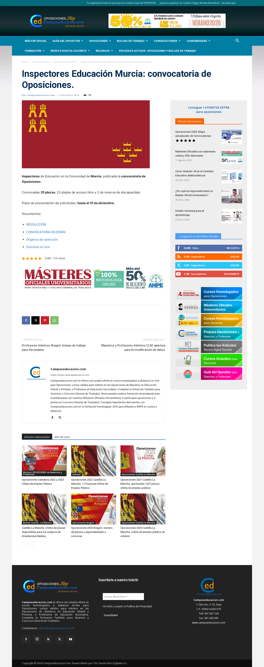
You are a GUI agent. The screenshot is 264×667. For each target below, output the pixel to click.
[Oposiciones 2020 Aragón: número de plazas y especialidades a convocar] (93, 509)
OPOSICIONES (98, 41)
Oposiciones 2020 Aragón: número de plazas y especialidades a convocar (92, 532)
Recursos (103, 51)
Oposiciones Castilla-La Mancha (138, 474)
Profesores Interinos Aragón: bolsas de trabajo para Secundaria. (54, 348)
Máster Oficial (36, 41)
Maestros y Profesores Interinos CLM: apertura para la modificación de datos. (133, 348)
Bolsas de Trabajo (131, 41)
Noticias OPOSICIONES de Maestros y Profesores (42, 473)
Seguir (234, 256)
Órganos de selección (42, 239)
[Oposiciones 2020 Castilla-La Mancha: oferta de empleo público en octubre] (142, 509)
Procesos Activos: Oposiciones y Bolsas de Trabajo (157, 51)
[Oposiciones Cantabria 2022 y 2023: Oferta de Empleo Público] (44, 460)
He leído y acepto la (127, 606)
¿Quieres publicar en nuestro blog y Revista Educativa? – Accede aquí (198, 2)
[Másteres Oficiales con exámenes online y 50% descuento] (232, 157)
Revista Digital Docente (68, 51)
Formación (33, 51)
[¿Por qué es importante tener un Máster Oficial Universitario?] (232, 196)
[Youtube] (70, 639)
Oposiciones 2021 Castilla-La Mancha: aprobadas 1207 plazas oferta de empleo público (139, 483)
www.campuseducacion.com (208, 622)
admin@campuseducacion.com (56, 628)
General (76, 474)
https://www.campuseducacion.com (70, 374)
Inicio (25, 62)
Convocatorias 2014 (65, 62)
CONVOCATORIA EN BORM (45, 232)
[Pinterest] (45, 320)
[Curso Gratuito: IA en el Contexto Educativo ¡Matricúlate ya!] (232, 176)
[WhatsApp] (54, 320)
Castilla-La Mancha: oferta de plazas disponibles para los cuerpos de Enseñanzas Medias (43, 532)
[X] (35, 320)
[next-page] (31, 544)
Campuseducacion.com (41, 95)
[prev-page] (24, 544)
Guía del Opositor (66, 41)
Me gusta (233, 247)
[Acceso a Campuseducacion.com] (209, 595)
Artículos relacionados (37, 437)
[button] (237, 41)
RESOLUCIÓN (36, 224)
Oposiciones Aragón (83, 522)
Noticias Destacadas (190, 121)
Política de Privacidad (139, 606)
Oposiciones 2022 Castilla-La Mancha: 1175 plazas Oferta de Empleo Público (89, 483)
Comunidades (197, 41)
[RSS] (48, 639)
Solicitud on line (38, 247)
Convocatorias (165, 41)
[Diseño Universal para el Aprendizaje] (232, 216)
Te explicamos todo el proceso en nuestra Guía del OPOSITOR (121, 2)
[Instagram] (37, 639)
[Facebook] (26, 320)
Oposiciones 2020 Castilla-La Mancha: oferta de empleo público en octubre (142, 532)
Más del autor (62, 437)
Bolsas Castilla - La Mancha (37, 522)
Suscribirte (231, 273)
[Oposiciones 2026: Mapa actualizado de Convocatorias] (232, 137)
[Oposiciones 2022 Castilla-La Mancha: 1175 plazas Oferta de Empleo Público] (93, 460)
